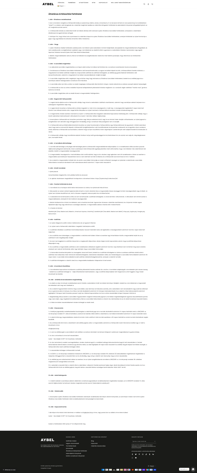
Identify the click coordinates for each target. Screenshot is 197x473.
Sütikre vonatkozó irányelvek (75, 456)
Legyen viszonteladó (72, 443)
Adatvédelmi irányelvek (73, 453)
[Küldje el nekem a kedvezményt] (155, 441)
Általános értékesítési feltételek (76, 451)
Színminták (69, 448)
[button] (61, 6)
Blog (92, 441)
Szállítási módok (71, 441)
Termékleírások (71, 446)
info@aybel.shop (53, 328)
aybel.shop (48, 466)
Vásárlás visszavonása (98, 446)
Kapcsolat (94, 443)
